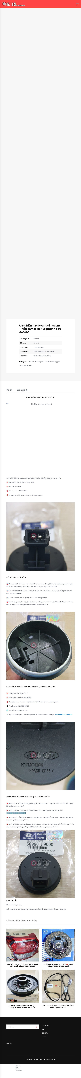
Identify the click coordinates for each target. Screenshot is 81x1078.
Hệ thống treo (39, 362)
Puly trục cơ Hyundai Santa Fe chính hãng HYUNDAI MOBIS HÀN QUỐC (22, 1006)
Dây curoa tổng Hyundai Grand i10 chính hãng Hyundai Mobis (58, 1006)
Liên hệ (8, 1043)
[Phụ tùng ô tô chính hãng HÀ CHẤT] (13, 4)
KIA (43, 1029)
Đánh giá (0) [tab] (22, 390)
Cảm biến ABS (27, 365)
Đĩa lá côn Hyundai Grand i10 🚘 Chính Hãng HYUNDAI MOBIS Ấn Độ (58, 965)
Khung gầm (56, 362)
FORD (44, 1037)
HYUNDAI (48, 362)
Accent (31, 362)
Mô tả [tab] (9, 390)
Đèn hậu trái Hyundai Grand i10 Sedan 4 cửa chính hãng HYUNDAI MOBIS (22, 965)
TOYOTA (45, 1033)
